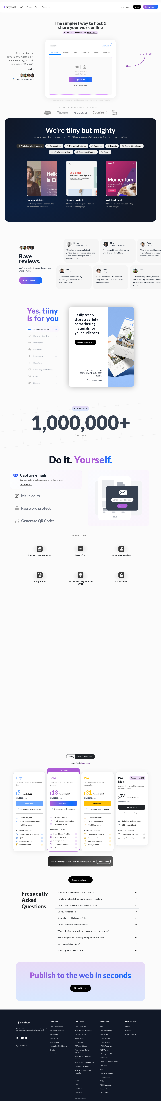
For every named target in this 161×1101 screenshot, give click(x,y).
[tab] (55, 52)
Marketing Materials (77, 146)
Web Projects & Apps (62, 152)
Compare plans (80, 880)
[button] (124, 7)
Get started (29, 803)
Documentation (106, 1030)
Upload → (78, 1077)
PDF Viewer (104, 1050)
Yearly (84, 757)
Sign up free (150, 7)
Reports (113, 146)
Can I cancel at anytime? (69, 944)
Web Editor (104, 1093)
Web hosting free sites (83, 1030)
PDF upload (79, 1042)
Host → (77, 1085)
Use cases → (79, 1092)
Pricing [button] (30, 7)
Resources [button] (46, 7)
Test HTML (104, 1034)
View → (78, 1081)
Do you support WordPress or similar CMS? (77, 905)
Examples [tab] (106, 52)
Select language (80, 1098)
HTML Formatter (106, 1046)
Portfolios (98, 146)
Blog (101, 1069)
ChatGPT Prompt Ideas (109, 1062)
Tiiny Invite (104, 1058)
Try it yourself (31, 280)
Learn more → (26, 484)
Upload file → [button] (80, 988)
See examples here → (85, 342)
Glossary (103, 1065)
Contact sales (124, 7)
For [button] (36, 7)
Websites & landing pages (31, 146)
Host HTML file (80, 1027)
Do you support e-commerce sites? (73, 924)
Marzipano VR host (82, 1067)
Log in (137, 7)
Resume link (79, 1038)
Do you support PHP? (67, 911)
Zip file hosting (80, 1034)
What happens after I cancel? (71, 950)
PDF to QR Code (81, 1046)
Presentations (55, 146)
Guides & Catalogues (133, 146)
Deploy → (78, 1088)
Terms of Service (100, 100)
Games (106, 152)
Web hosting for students (84, 1063)
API (21, 7)
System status (21, 1045)
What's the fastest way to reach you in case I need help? (83, 931)
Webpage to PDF (106, 1054)
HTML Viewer (105, 1038)
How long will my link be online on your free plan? (80, 898)
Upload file (80, 79)
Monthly (71, 757)
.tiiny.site (105, 46)
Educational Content (87, 152)
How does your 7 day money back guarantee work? (81, 937)
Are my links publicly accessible (72, 918)
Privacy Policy (88, 100)
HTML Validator (106, 1042)
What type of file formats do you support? (77, 892)
